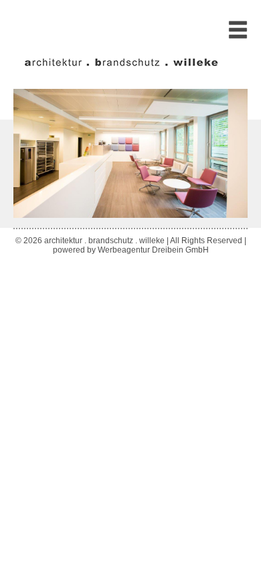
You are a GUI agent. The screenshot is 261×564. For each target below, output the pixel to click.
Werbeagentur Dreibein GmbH (153, 250)
